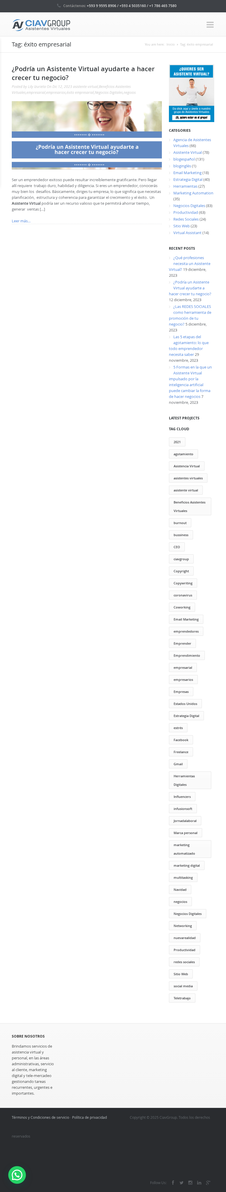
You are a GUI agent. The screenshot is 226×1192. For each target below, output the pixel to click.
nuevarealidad (185, 938)
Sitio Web (181, 226)
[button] (17, 1175)
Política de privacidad (89, 1117)
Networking (183, 925)
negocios (180, 901)
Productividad (185, 212)
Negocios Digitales (109, 92)
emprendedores (186, 631)
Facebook (181, 740)
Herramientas (185, 186)
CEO (177, 547)
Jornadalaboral (185, 820)
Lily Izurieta (37, 86)
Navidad (180, 889)
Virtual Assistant (187, 232)
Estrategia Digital (187, 179)
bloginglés (182, 166)
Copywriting (183, 583)
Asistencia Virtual (187, 466)
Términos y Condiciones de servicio (40, 1117)
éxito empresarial (196, 44)
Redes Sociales (186, 219)
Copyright (181, 571)
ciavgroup (181, 559)
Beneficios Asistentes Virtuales (189, 506)
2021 (177, 442)
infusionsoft (183, 808)
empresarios (56, 92)
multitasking (183, 877)
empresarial (35, 92)
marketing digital (187, 865)
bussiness (181, 535)
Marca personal (185, 833)
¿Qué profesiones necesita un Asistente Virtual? (189, 263)
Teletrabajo (182, 998)
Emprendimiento (187, 655)
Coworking (182, 607)
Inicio (171, 44)
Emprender (182, 643)
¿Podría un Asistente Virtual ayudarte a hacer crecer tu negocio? (190, 287)
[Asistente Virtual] (41, 24)
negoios (130, 92)
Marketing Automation (193, 193)
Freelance (181, 752)
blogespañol (184, 159)
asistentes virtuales (188, 478)
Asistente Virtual (187, 152)
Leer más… (21, 221)
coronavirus (183, 595)
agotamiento (183, 454)
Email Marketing (187, 172)
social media (183, 986)
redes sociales (184, 962)
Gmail (178, 764)
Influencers (182, 796)
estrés (178, 728)
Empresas (181, 691)
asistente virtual (85, 86)
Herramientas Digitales (184, 780)
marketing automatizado (184, 849)
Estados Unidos (185, 703)
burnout (180, 523)
